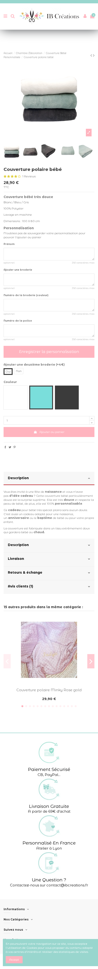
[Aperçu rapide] (49, 685)
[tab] (49, 479)
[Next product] (93, 55)
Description (18, 478)
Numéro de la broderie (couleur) (26, 295)
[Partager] (5, 447)
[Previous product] (91, 55)
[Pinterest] (15, 447)
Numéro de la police (18, 320)
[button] (49, 758)
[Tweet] (10, 447)
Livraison (16, 559)
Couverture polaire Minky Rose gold (49, 690)
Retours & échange (25, 572)
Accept (14, 959)
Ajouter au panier (51, 432)
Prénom (9, 244)
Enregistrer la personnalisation (49, 351)
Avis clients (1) (20, 586)
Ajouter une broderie (18, 269)
